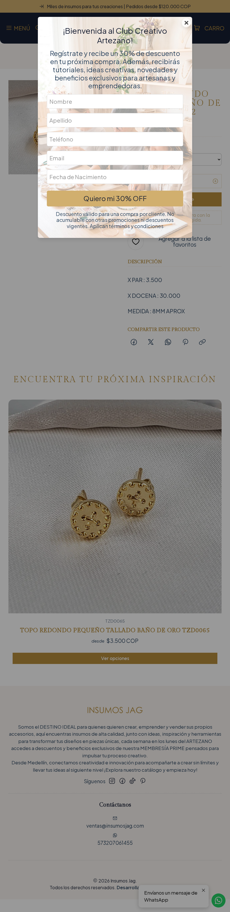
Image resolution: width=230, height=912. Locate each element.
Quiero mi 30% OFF (115, 198)
